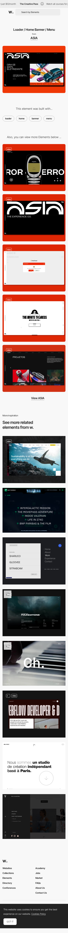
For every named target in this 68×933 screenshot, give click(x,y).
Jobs (37, 873)
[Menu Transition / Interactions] (34, 612)
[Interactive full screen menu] (34, 714)
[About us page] (34, 217)
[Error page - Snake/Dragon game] (34, 167)
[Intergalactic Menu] (34, 510)
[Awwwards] (11, 12)
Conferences (9, 887)
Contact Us (41, 892)
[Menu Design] (34, 459)
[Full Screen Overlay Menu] (34, 765)
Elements (7, 878)
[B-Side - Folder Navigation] (34, 268)
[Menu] (34, 560)
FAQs (38, 883)
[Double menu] (34, 663)
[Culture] (34, 318)
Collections (8, 873)
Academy (40, 868)
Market (39, 878)
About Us (40, 887)
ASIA (34, 38)
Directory (7, 883)
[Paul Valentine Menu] (34, 816)
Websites (7, 868)
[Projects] (34, 368)
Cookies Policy (38, 914)
